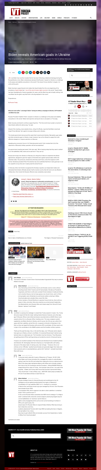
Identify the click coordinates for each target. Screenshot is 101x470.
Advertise (64, 2)
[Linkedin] (30, 72)
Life (41, 18)
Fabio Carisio (81, 265)
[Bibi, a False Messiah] (54, 252)
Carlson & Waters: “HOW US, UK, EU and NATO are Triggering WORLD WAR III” (80, 236)
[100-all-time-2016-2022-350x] (80, 440)
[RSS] (78, 5)
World (59, 18)
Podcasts (67, 18)
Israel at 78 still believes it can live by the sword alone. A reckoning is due (80, 169)
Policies (37, 2)
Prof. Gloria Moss (71, 267)
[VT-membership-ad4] (80, 90)
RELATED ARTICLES (14, 243)
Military (47, 18)
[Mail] (70, 5)
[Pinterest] (23, 72)
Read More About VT (51, 459)
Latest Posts (71, 135)
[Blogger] (65, 5)
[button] (91, 18)
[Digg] (48, 72)
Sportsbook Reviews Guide (26, 468)
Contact (68, 2)
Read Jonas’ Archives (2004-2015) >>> (23, 196)
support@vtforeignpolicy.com (44, 462)
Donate (42, 2)
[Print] (41, 72)
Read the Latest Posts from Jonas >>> (23, 194)
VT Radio (74, 18)
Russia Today (14, 102)
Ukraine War (30, 257)
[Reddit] (73, 5)
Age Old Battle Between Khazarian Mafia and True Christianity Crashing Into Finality (35, 261)
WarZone (15, 22)
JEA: (9, 78)
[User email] (16, 201)
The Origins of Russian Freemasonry (53, 238)
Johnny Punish (82, 272)
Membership (48, 2)
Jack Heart (88, 265)
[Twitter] (83, 5)
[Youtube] (91, 5)
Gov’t (11, 18)
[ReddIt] (34, 72)
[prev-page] (9, 268)
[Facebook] (68, 5)
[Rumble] (76, 5)
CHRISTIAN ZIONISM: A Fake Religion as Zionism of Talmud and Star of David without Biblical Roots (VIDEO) (80, 225)
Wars (53, 18)
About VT (30, 2)
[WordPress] (89, 5)
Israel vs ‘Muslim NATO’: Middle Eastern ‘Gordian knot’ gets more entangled (78, 149)
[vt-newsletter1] (79, 281)
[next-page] (12, 268)
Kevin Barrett (83, 262)
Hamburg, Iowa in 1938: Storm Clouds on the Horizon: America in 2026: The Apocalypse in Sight (80, 214)
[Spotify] (81, 5)
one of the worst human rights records (36, 90)
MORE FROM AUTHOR (26, 243)
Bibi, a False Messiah (51, 259)
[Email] (37, 72)
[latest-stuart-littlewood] (79, 253)
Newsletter (54, 2)
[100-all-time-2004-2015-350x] (80, 432)
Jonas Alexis (75, 262)
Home (9, 22)
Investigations (33, 18)
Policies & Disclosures (34, 217)
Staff (34, 2)
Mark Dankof (80, 267)
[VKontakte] (86, 5)
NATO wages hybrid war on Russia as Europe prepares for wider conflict (80, 159)
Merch (59, 2)
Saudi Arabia (18, 90)
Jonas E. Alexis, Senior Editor (16, 62)
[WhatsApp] (26, 72)
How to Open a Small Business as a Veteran (19, 238)
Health (17, 18)
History (24, 18)
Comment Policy (45, 217)
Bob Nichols (77, 269)
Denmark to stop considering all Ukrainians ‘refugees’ (78, 140)
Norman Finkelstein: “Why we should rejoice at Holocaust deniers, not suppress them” (79, 178)
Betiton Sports (36, 468)
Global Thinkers (72, 286)
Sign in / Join (24, 2)
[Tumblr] (44, 72)
